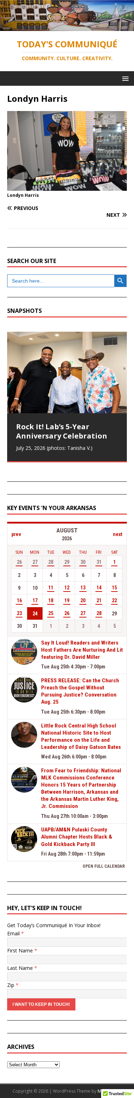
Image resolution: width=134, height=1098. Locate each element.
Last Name (22, 968)
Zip (13, 985)
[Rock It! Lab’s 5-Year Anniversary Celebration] (67, 372)
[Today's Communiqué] (67, 26)
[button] (124, 78)
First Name (22, 950)
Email (15, 933)
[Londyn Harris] (67, 186)
